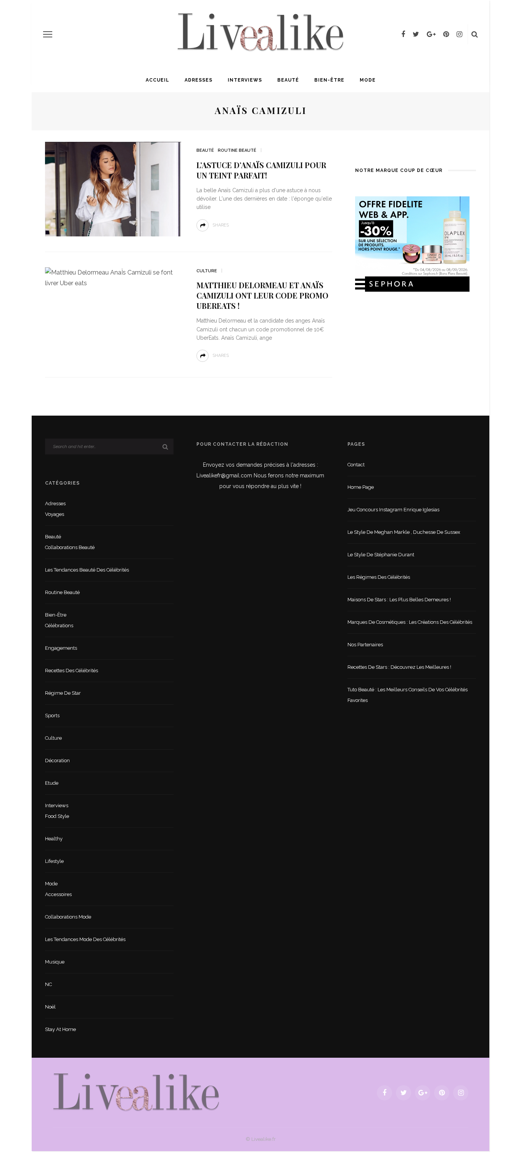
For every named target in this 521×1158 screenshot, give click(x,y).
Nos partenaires (365, 644)
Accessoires (58, 894)
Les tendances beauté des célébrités (87, 570)
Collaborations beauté (70, 547)
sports (52, 715)
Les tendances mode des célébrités (85, 939)
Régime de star (63, 693)
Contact (356, 464)
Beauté (288, 80)
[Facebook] (403, 34)
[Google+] (431, 34)
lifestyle (54, 861)
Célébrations (59, 625)
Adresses (198, 80)
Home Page (360, 487)
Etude (51, 783)
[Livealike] (136, 1092)
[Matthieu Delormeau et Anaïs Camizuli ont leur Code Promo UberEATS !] (113, 277)
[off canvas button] (47, 34)
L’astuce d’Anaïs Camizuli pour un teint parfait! (261, 170)
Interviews (245, 80)
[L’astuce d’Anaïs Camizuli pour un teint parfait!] (113, 188)
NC (48, 984)
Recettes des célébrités (71, 670)
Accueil (157, 80)
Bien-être (329, 80)
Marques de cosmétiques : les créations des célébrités (409, 622)
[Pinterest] (446, 34)
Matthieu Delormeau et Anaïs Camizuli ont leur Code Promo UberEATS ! (262, 295)
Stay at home (60, 1029)
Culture (206, 270)
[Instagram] (459, 34)
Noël (50, 1007)
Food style (57, 816)
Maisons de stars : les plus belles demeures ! (399, 599)
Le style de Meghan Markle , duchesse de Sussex (403, 532)
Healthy (54, 839)
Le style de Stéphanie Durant (380, 554)
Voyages (54, 514)
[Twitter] (416, 34)
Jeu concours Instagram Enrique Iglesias (393, 509)
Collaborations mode (68, 917)
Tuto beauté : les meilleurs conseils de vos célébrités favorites (407, 695)
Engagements (61, 648)
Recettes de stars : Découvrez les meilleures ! (399, 667)
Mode (368, 80)
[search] (475, 34)
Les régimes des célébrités (378, 577)
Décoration (57, 760)
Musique (54, 962)
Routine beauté (237, 150)
